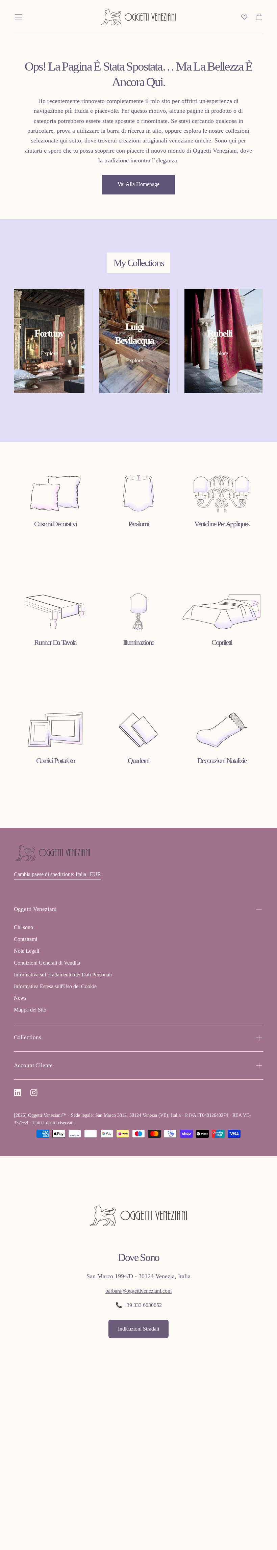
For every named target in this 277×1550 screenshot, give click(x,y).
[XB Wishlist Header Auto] (244, 16)
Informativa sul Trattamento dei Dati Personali (63, 974)
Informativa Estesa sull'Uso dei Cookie (55, 986)
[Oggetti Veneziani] (53, 852)
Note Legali (26, 951)
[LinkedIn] (17, 1092)
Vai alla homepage (138, 184)
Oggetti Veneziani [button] (35, 909)
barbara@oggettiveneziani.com (138, 1291)
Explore (49, 353)
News (20, 998)
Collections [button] (27, 1037)
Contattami (25, 939)
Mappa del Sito (30, 1010)
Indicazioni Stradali (138, 1329)
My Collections (139, 262)
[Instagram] (33, 1092)
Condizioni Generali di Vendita (47, 963)
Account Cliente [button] (33, 1065)
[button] (18, 17)
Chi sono (23, 927)
